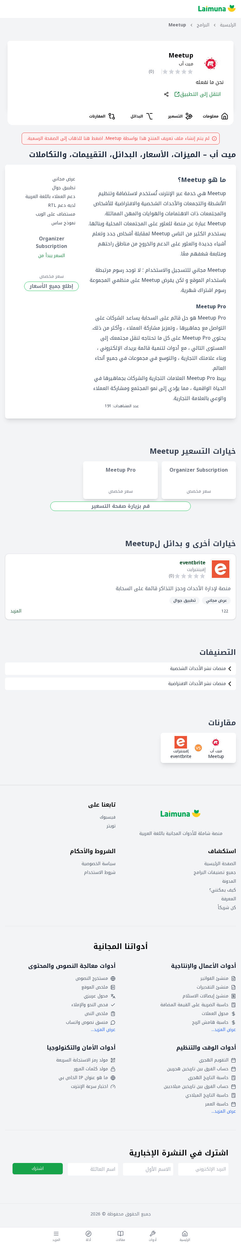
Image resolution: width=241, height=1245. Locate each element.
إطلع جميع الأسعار (51, 286)
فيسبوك (107, 817)
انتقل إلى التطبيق (200, 94)
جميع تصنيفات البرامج (215, 872)
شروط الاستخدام (99, 872)
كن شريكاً (227, 908)
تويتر (111, 826)
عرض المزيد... (224, 1029)
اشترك (38, 1168)
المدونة (229, 881)
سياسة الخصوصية (98, 864)
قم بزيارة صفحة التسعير (120, 506)
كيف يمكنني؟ (222, 890)
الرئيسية (228, 25)
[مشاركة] (166, 94)
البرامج (203, 25)
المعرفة (228, 899)
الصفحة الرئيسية (220, 864)
